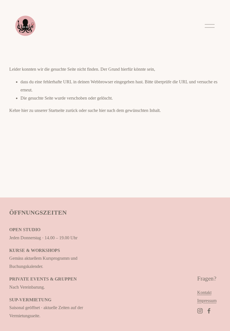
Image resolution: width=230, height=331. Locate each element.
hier (24, 110)
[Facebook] (209, 311)
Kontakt (204, 292)
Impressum (207, 300)
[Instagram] (200, 311)
